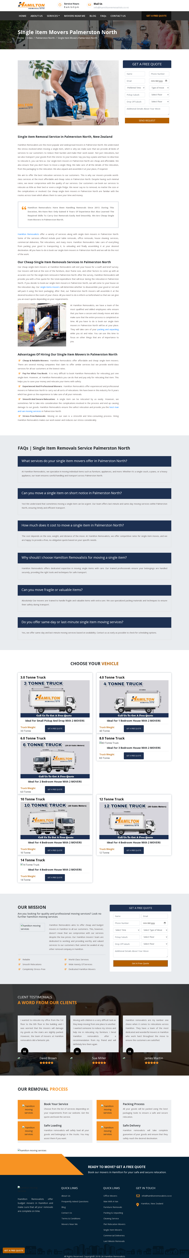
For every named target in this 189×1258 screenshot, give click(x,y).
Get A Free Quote (140, 963)
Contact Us (66, 1212)
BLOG (93, 15)
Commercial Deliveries (114, 1235)
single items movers (50, 287)
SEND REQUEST (147, 120)
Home (21, 37)
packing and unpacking (108, 329)
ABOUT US (37, 15)
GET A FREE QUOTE (156, 15)
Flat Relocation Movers (114, 1224)
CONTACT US (118, 15)
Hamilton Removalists (28, 234)
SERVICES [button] (52, 15)
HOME (23, 15)
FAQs (103, 15)
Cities (30, 37)
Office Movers (110, 1195)
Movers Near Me (69, 1224)
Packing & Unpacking (113, 1212)
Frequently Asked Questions (74, 1201)
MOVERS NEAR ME (74, 15)
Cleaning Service (111, 1218)
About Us (65, 1195)
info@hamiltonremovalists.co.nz (157, 1195)
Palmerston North (45, 37)
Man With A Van (110, 1201)
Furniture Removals (112, 1207)
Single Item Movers (112, 1229)
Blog (63, 1207)
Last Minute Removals (114, 1241)
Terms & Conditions (70, 1218)
